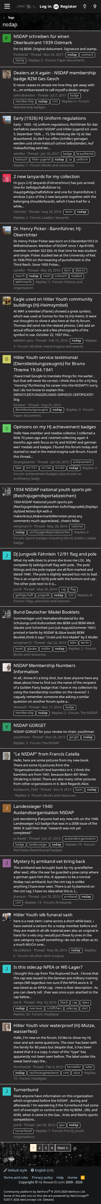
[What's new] (95, 6)
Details (48, 1199)
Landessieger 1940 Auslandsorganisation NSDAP (43, 809)
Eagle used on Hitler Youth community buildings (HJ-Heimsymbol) (52, 302)
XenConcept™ (79, 1196)
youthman (21, 737)
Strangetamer (24, 462)
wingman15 (22, 526)
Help (60, 1177)
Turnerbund (25, 1090)
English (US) (43, 1170)
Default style (17, 1170)
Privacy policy (42, 1177)
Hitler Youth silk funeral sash (43, 915)
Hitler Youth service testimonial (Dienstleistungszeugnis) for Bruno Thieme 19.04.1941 (49, 363)
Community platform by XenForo (45, 1191)
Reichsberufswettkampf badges (37, 850)
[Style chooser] (85, 6)
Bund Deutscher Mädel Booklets (46, 612)
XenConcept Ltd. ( (32, 1199)
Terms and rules (16, 1177)
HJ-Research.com (52, 1182)
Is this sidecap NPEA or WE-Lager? (47, 967)
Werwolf (19, 707)
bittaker (19, 405)
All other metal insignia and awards (56, 346)
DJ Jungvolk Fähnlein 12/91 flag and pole (55, 554)
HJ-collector (22, 950)
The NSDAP (89, 712)
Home (72, 1177)
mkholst (19, 211)
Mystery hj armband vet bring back (49, 861)
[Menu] (7, 6)
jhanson (19, 896)
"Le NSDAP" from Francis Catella (46, 754)
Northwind (21, 1066)
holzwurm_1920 (25, 789)
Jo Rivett (19, 838)
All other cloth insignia (47, 955)
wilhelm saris (23, 340)
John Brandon (24, 95)
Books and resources (58, 165)
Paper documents (70, 60)
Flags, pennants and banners (47, 601)
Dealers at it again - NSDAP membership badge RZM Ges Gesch (54, 76)
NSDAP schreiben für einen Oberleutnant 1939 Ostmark (42, 39)
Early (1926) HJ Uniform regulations (49, 118)
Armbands (63, 902)
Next (61, 1147)
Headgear (51, 1014)
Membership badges (29, 107)
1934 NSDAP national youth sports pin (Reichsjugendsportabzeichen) (52, 492)
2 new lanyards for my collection (46, 176)
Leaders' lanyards (55, 217)
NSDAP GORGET (29, 725)
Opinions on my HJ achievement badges (54, 427)
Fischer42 (20, 54)
